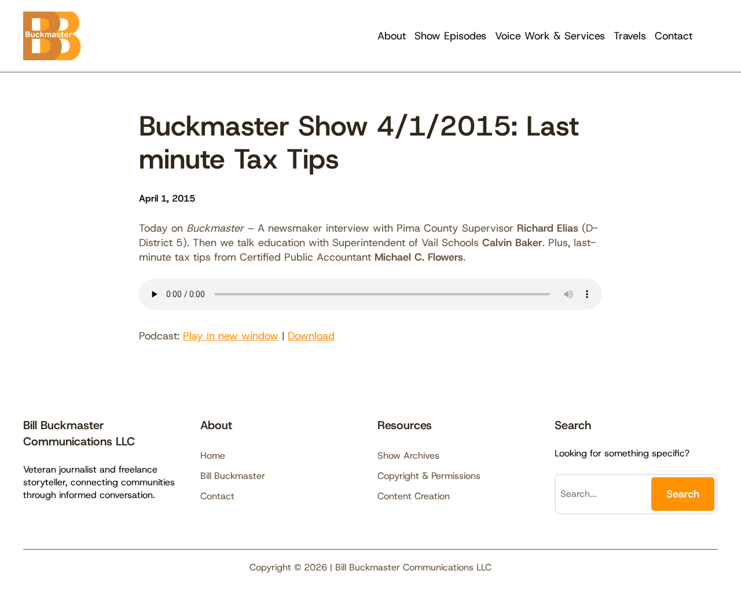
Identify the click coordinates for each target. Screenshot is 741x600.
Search (682, 494)
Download (311, 336)
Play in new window (230, 336)
